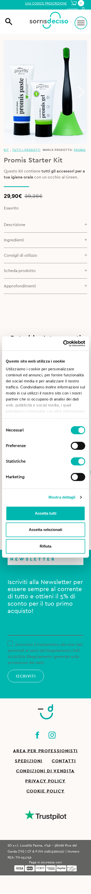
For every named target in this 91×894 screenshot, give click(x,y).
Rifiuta (45, 546)
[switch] (78, 445)
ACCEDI (72, 10)
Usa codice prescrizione (46, 3)
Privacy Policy (45, 781)
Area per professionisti (45, 751)
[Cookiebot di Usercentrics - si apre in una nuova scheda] (64, 343)
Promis (80, 150)
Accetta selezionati (45, 529)
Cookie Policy (46, 791)
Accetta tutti (45, 513)
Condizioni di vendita (45, 771)
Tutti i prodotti (26, 150)
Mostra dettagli (62, 497)
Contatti (64, 761)
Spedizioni (28, 761)
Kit (6, 150)
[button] (81, 92)
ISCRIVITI (26, 676)
